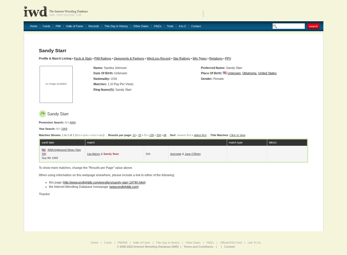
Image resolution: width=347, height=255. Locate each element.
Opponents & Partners (129, 58)
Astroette (175, 153)
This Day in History (116, 26)
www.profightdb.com (124, 187)
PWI (58, 26)
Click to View (237, 135)
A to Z (182, 26)
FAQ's (158, 26)
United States (267, 73)
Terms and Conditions (198, 246)
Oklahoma (249, 73)
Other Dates (141, 26)
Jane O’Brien (193, 153)
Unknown (234, 73)
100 (151, 135)
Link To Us (254, 242)
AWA (73, 122)
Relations (216, 58)
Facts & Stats (83, 58)
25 (139, 135)
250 (158, 135)
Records (93, 26)
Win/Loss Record (158, 58)
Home (33, 26)
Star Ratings (181, 58)
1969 (64, 128)
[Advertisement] (263, 10)
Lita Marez (93, 153)
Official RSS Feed (231, 242)
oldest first (200, 135)
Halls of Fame (74, 26)
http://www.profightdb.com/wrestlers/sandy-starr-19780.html (104, 182)
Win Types (200, 58)
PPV (228, 58)
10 (134, 135)
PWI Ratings (102, 58)
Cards (46, 26)
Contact (196, 26)
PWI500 (122, 242)
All (164, 135)
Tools (170, 26)
